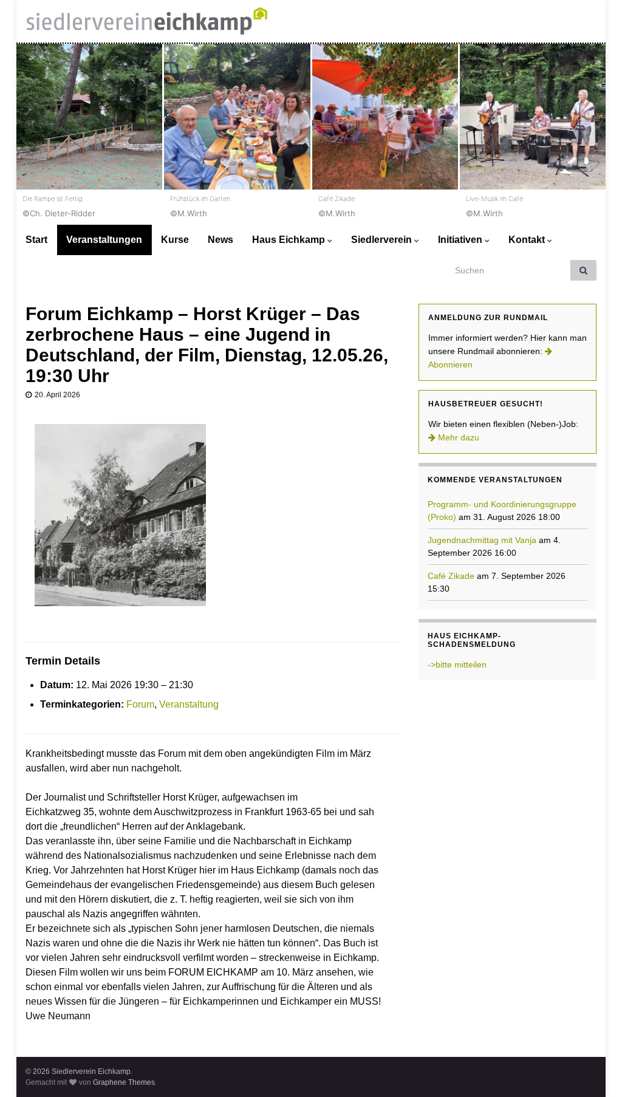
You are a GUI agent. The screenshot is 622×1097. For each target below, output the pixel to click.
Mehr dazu (457, 437)
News (220, 239)
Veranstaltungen (104, 239)
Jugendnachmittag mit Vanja (482, 540)
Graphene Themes (124, 1082)
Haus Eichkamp (289, 239)
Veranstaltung (189, 704)
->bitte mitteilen (457, 664)
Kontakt (527, 239)
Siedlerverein (382, 239)
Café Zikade (451, 576)
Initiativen (461, 239)
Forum (140, 704)
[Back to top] (594, 1069)
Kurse (175, 239)
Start (36, 239)
